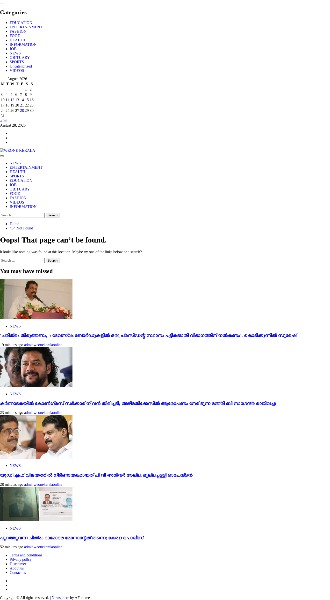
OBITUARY (20, 57)
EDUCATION (21, 23)
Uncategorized (21, 66)
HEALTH (17, 40)
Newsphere (60, 598)
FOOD (15, 36)
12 (12, 100)
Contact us (18, 572)
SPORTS (17, 62)
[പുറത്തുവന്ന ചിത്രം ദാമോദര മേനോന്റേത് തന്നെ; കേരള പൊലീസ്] (36, 520)
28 (22, 110)
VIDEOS (17, 70)
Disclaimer (18, 564)
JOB (13, 49)
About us (17, 568)
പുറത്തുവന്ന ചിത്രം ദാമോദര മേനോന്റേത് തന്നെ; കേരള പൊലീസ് (71, 537)
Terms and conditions (26, 555)
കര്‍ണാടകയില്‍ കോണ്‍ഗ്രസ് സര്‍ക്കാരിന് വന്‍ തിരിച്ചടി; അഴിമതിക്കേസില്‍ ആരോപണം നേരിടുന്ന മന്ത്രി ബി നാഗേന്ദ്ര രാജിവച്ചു (138, 403)
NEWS (15, 53)
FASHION (18, 31)
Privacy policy (21, 559)
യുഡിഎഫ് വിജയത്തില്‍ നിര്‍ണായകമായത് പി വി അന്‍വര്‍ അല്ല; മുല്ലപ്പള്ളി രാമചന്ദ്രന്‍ (96, 475)
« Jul (3, 121)
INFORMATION (23, 44)
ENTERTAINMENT (26, 27)
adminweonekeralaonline (43, 345)
